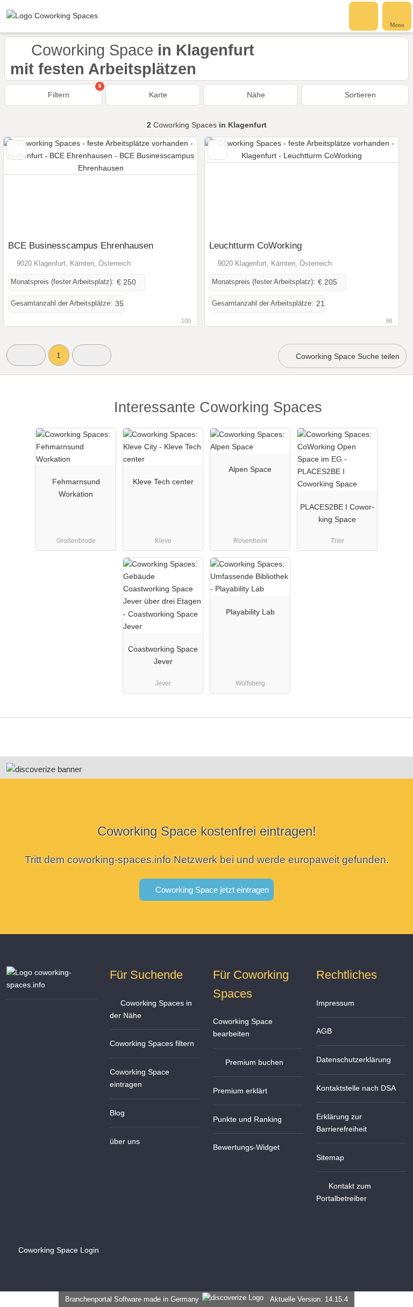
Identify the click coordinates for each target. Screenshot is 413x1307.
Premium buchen (253, 1062)
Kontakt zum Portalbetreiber (343, 1192)
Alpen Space (250, 469)
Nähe (255, 94)
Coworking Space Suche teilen (347, 356)
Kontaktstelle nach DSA (356, 1088)
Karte (157, 94)
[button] (26, 354)
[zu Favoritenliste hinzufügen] (16, 150)
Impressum (335, 1003)
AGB (324, 1031)
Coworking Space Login (57, 1250)
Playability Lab (250, 611)
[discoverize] (44, 769)
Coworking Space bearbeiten (243, 1027)
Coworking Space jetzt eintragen (211, 889)
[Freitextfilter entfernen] (364, 15)
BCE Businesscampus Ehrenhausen (80, 245)
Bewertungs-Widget (246, 1147)
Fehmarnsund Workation (76, 487)
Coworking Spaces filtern (152, 1043)
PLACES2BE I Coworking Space (337, 513)
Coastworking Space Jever (163, 655)
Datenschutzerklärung (353, 1059)
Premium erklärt (240, 1090)
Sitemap (330, 1157)
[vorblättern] (170, 186)
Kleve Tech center (163, 481)
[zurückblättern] (31, 186)
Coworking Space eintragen (139, 1078)
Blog (117, 1112)
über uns (125, 1141)
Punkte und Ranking (247, 1119)
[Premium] (391, 416)
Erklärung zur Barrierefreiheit (341, 1122)
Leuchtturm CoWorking (255, 245)
